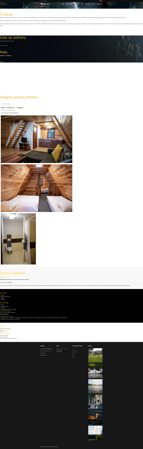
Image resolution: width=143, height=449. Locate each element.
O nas (73, 348)
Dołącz (5, 331)
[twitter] (43, 1)
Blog (73, 355)
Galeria (73, 357)
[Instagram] (46, 1)
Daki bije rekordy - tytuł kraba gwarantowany (61, 350)
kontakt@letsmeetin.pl (7, 330)
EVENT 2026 (74, 350)
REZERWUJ (3, 61)
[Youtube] (45, 1)
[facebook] (41, 1)
